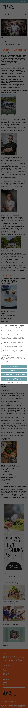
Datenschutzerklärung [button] (15, 382)
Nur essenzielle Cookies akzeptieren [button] (14, 374)
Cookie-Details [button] (7, 382)
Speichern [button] (14, 370)
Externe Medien (6, 355)
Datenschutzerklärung (6, 345)
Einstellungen (7, 346)
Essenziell (5, 348)
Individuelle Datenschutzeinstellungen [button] (14, 379)
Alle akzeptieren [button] (14, 366)
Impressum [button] (21, 382)
